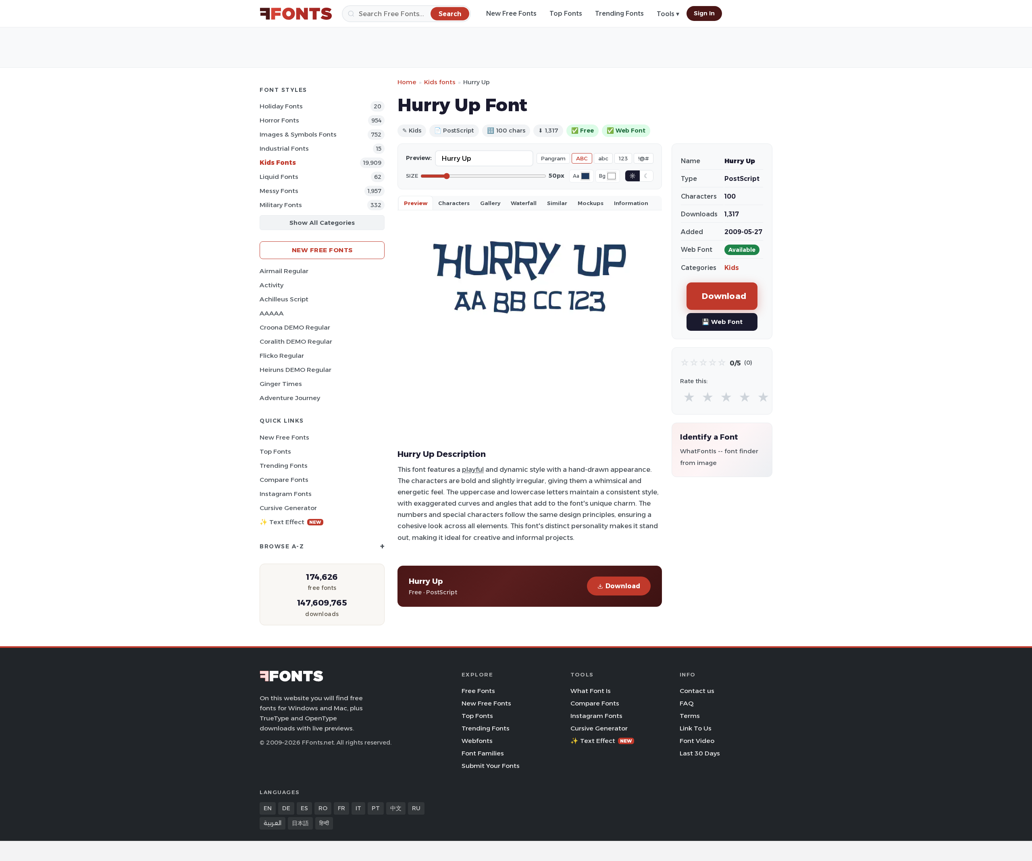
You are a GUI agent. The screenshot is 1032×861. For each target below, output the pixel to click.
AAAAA (272, 313)
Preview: (419, 158)
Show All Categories (322, 222)
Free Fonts (478, 691)
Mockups (590, 203)
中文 (396, 808)
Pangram (553, 158)
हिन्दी (324, 823)
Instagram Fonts (286, 494)
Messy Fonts (279, 191)
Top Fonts (565, 13)
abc (603, 158)
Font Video (697, 741)
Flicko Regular (282, 355)
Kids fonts (440, 82)
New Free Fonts (511, 13)
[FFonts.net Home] (296, 13)
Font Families (483, 753)
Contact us (697, 691)
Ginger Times (281, 384)
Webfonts (477, 741)
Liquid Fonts (279, 176)
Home (406, 82)
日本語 (300, 823)
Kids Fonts (278, 162)
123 (623, 158)
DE (286, 808)
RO (322, 808)
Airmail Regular (284, 271)
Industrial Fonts (284, 148)
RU (416, 808)
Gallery (490, 203)
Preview (415, 203)
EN (268, 808)
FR (341, 808)
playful (473, 469)
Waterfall (524, 203)
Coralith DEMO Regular (296, 341)
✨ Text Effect (290, 522)
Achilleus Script (284, 299)
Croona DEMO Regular (295, 327)
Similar (557, 203)
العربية (272, 823)
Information (631, 203)
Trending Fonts (619, 13)
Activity (271, 285)
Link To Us (696, 728)
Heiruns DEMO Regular (295, 369)
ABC (582, 158)
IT (358, 808)
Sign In (704, 13)
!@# (643, 158)
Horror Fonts (279, 120)
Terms (690, 716)
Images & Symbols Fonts (298, 134)
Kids (731, 268)
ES (304, 808)
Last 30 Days (700, 753)
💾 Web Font (722, 322)
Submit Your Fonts (491, 766)
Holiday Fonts (281, 106)
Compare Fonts (284, 479)
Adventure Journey (290, 398)
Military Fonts (281, 205)
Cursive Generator (288, 508)
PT (376, 808)
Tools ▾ (668, 14)
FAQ (686, 703)
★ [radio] (689, 397)
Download (622, 586)
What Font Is (590, 691)
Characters (454, 203)
